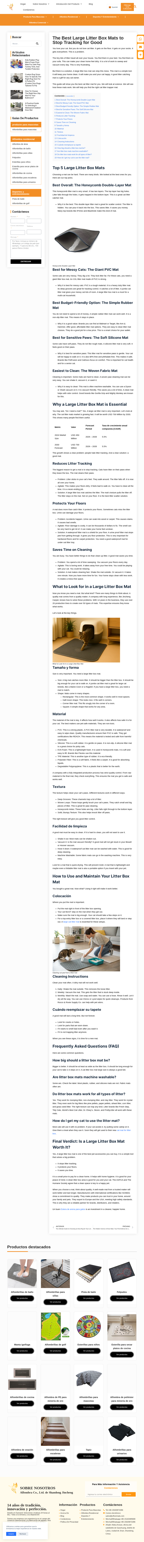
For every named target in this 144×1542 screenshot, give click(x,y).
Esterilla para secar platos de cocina (25, 167)
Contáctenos (28, 10)
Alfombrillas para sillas (22, 153)
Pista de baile (18, 199)
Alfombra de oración (22, 1450)
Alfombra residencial (69, 17)
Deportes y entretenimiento (105, 17)
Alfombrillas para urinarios (24, 182)
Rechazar (23, 1534)
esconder (70, 96)
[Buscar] (37, 43)
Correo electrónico (17, 225)
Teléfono (30, 226)
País (28, 217)
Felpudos (16, 157)
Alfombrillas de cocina (22, 173)
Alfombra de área (20, 144)
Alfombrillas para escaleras (24, 178)
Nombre (14, 217)
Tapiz (88, 1450)
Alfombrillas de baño (21, 148)
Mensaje (14, 237)
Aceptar (11, 1534)
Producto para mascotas (33, 17)
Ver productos (22, 1298)
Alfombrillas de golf (20, 203)
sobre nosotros (40, 4)
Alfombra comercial (37, 23)
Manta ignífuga (22, 1344)
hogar (23, 4)
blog (91, 4)
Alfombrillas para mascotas (24, 129)
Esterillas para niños (21, 162)
